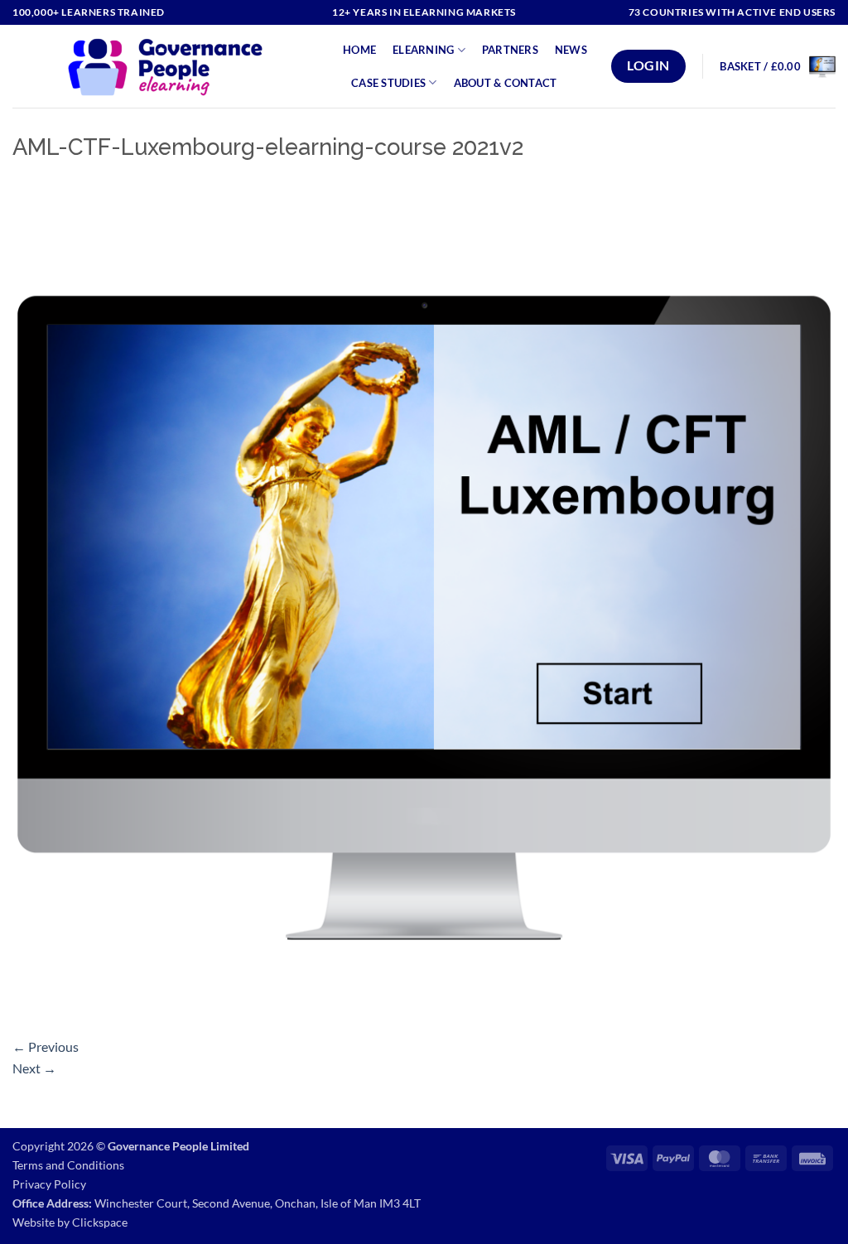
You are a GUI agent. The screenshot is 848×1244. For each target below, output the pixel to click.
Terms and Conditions (68, 1165)
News (571, 49)
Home (359, 49)
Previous (45, 1046)
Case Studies (388, 82)
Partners (510, 49)
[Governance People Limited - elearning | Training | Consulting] (165, 66)
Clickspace (100, 1222)
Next (34, 1068)
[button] (778, 66)
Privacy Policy (49, 1184)
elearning (423, 49)
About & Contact (505, 82)
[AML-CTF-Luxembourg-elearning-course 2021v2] (424, 602)
